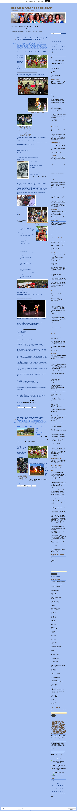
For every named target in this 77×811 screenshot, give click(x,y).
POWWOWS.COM (54, 411)
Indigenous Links (22, 26)
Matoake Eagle (53, 638)
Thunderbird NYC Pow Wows (55, 687)
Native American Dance (55, 654)
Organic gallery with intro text (18, 28)
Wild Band (53, 703)
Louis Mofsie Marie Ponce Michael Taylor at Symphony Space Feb (58, 107)
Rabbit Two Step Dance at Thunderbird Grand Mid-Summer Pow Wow (58, 505)
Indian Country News (54, 338)
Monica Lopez (53, 648)
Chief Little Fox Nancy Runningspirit (37, 41)
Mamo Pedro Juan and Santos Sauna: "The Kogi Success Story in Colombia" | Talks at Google (58, 268)
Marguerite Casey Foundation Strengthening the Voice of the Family (58, 165)
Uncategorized (53, 700)
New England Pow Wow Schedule (56, 344)
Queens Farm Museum (54, 666)
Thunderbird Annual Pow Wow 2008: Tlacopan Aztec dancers (58, 524)
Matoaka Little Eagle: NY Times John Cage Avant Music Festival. (58, 110)
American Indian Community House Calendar (58, 145)
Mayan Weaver (41, 421)
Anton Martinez (19, 41)
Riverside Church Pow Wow (55, 673)
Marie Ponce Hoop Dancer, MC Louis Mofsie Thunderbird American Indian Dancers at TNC (58, 402)
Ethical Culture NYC (54, 610)
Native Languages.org (54, 275)
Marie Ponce (53, 634)
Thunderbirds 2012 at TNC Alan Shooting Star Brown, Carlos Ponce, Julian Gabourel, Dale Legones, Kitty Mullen (58, 138)
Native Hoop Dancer (54, 659)
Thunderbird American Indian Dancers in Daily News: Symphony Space (58, 320)
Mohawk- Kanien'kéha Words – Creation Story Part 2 (58, 272)
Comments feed (53, 561)
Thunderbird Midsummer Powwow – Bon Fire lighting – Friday (58, 117)
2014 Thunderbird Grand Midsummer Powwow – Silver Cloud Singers (58, 356)
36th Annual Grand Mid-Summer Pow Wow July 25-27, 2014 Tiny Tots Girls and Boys (58, 370)
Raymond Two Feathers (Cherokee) (56, 672)
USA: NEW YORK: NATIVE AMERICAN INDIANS (57, 174)
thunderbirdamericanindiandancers (23, 40)
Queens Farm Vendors (30, 47)
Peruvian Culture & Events (55, 248)
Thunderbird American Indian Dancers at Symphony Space (57, 432)
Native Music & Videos (33, 46)
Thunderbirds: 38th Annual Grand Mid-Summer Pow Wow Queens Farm (58, 64)
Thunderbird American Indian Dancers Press (58, 682)
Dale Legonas (53, 605)
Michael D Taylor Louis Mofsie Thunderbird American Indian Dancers (58, 88)
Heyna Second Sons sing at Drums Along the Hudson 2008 (58, 489)
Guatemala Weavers (54, 615)
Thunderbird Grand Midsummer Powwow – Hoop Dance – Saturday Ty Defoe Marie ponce (58, 527)
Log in (52, 559)
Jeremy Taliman (53, 623)
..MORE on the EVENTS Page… (37, 477)
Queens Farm (39, 46)
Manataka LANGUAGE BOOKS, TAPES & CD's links (58, 270)
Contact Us (35, 31)
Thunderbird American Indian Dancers (31, 7)
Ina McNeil (23, 43)
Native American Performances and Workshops (39, 422)
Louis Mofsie (21, 421)
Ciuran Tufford (53, 604)
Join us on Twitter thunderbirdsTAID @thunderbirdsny (56, 104)
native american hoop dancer (32, 45)
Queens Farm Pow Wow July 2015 (29, 441)
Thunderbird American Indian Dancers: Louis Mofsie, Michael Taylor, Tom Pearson (58, 522)
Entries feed (53, 560)
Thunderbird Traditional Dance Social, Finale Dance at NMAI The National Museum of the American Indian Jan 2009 (58, 446)
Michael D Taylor (19, 44)
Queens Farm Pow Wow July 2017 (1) (25, 69)
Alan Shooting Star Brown (55, 590)
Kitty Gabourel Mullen (28, 43)
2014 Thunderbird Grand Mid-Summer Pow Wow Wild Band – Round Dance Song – (57, 473)
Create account (53, 557)
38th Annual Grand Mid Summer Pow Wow (58, 582)
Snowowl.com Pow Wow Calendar (56, 151)
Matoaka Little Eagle (35, 421)
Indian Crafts (53, 621)
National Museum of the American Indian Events (58, 247)
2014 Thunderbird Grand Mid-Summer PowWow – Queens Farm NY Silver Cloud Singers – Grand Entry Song (58, 475)
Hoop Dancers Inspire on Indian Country (57, 102)
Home (12, 26)
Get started (47, 1)
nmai (52, 662)
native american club (24, 45)
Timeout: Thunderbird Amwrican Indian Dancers (58, 324)
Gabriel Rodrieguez (36, 42)
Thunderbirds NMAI (54, 696)
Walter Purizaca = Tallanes (55, 287)
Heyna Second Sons (54, 617)
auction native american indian (56, 597)
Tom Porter (52, 699)
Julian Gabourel (53, 624)
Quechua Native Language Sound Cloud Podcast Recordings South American (58, 413)
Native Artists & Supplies (32, 26)
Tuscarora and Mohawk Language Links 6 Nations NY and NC (57, 286)
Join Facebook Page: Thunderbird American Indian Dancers (27, 72)
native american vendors (25, 46)
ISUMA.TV (53, 339)
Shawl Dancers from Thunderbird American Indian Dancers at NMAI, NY (57, 418)
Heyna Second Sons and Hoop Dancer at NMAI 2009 (58, 487)
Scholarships (38, 28)
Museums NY (53, 650)
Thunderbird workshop (54, 692)
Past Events (28, 28)
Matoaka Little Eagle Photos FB (56, 108)
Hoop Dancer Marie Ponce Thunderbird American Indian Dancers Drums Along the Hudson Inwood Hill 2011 (57, 100)
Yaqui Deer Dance (22, 50)
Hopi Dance (53, 619)
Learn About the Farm (22, 215)
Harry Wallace (41, 42)
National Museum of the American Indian (57, 343)
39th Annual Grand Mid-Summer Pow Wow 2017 (37, 40)
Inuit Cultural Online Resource (56, 263)
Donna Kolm (22, 42)
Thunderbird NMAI (54, 685)
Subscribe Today (54, 566)
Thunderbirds (28, 31)
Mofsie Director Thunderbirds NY (30, 44)
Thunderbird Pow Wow (22, 49)
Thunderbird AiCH (20, 48)
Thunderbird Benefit (54, 684)
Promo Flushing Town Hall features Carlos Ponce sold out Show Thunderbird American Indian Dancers (58, 502)
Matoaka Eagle (43, 43)
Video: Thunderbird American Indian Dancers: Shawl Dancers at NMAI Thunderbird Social (58, 547)
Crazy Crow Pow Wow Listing (55, 337)
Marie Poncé (38, 43)
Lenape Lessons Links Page (55, 266)
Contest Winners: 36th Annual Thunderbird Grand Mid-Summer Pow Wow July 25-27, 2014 (58, 61)
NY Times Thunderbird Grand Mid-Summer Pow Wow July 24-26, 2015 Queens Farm (58, 302)
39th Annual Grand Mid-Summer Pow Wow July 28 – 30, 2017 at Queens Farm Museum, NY (32, 38)
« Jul (52, 52)
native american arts (20, 422)
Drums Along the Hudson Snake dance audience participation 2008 (58, 480)
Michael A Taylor (54, 640)
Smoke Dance (53, 676)
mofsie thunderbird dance (40, 44)
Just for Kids (53, 625)
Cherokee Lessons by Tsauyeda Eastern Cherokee (57, 258)
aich (46, 40)
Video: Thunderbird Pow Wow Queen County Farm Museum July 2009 (58, 550)
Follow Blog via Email (55, 707)
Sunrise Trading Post (54, 350)
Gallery (40, 31)
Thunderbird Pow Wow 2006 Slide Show (57, 533)
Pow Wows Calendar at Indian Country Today (58, 148)
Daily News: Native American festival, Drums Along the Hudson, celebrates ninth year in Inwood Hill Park (58, 296)
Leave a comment (14, 43)
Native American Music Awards (56, 274)
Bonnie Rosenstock (54, 600)
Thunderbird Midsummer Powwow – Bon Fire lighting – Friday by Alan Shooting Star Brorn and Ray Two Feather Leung (58, 119)
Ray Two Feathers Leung (25, 424)
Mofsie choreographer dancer (55, 644)
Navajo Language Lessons (55, 404)
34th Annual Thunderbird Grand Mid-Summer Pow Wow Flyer (58, 358)
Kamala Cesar (53, 627)
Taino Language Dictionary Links (56, 276)
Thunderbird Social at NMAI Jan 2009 (57, 535)
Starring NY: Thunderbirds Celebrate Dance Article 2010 (58, 311)
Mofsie (24, 44)
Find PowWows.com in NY (55, 242)
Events (16, 26)
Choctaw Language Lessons (55, 262)
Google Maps (32, 400)
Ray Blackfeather (53, 669)
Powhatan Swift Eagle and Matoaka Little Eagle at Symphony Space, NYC (58, 115)
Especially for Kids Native (55, 609)
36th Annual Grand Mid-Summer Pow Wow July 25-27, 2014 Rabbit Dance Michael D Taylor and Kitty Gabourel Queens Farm (58, 367)
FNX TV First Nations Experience (56, 385)
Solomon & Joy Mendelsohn (42, 47)
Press (33, 28)
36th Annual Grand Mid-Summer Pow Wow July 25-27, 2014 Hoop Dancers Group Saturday (58, 360)
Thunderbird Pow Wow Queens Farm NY (32, 49)
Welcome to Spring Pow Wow (55, 702)
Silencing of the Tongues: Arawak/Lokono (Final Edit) (57, 420)
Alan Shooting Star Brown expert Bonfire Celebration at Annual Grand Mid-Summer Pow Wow (58, 93)
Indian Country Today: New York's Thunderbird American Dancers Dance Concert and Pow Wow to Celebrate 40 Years (58, 392)
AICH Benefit (53, 589)
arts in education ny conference (56, 595)
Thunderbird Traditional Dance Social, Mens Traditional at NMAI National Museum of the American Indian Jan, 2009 (58, 449)
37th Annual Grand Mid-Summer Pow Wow (36, 420)
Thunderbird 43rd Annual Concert (56, 678)
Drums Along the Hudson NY (55, 146)
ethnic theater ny (53, 612)
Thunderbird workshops (54, 693)
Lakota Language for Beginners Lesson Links (58, 264)
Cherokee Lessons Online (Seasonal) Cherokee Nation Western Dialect (58, 260)
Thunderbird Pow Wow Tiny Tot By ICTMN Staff (58, 322)
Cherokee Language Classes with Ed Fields (57, 256)
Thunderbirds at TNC (54, 695)
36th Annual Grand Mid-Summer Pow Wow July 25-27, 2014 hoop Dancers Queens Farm (58, 363)
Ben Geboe (53, 598)
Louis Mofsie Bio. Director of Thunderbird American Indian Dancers (57, 85)
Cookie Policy (20, 809)
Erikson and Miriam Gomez (28, 42)
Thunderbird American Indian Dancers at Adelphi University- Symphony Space (57, 313)
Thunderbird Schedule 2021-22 (17, 31)
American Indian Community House (56, 144)
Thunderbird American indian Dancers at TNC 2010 (58, 435)
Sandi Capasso (36, 47)
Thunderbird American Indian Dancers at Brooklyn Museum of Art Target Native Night (58, 315)
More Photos (53, 775)
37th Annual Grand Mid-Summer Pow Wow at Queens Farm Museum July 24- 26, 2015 (30, 418)
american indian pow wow (55, 591)
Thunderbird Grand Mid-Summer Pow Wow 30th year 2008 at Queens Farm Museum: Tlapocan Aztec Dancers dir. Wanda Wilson (58, 442)
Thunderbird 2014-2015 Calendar (56, 152)
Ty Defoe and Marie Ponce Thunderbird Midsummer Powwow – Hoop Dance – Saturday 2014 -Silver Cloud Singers (58, 122)
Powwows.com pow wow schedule (56, 149)
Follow (53, 715)
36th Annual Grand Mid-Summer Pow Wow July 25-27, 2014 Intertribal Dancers (58, 365)
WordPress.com (53, 563)
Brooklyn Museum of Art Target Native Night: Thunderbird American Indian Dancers (58, 293)
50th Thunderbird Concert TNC (56, 586)
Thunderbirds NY (42, 49)
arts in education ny (54, 594)
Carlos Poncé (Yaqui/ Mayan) (26, 41)
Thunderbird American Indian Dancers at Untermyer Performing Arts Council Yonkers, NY (58, 516)
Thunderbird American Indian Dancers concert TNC (58, 437)
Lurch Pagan (34, 43)
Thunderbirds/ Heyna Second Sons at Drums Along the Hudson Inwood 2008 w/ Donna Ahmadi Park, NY (58, 544)
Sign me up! (54, 573)
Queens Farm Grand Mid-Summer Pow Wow (28, 423)
